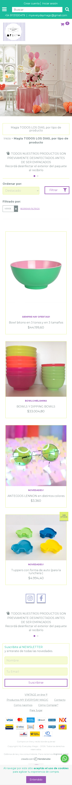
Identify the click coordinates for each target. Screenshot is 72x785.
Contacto (60, 700)
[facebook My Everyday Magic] (41, 598)
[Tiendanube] (36, 759)
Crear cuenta (31, 3)
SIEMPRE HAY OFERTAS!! (36, 316)
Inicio (7, 138)
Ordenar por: (12, 183)
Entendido (36, 779)
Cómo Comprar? (48, 705)
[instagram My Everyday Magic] (30, 598)
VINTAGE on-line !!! (36, 694)
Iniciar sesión (50, 3)
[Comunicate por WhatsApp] (65, 758)
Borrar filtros (29, 208)
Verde (8, 208)
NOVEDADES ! (36, 490)
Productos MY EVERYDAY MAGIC (27, 700)
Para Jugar (36, 710)
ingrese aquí (60, 754)
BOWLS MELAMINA (36, 400)
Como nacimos (23, 705)
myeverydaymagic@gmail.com (48, 15)
